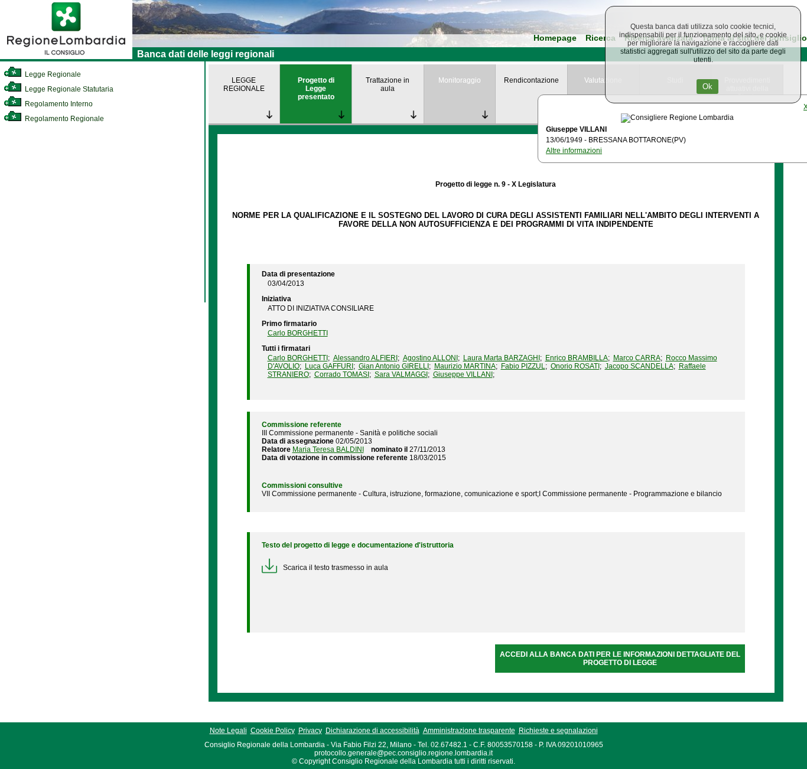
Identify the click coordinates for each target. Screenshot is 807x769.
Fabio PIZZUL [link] (523, 366)
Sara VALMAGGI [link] (401, 374)
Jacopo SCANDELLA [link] (639, 366)
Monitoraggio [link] (459, 80)
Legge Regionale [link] (52, 74)
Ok (707, 86)
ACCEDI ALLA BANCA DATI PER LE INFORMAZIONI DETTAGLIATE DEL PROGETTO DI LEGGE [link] (620, 658)
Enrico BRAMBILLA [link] (576, 358)
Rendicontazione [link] (531, 80)
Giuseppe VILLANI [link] (463, 374)
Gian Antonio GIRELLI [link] (394, 366)
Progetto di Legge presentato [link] (316, 88)
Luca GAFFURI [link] (329, 366)
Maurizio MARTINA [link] (465, 366)
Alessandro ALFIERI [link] (365, 358)
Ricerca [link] (600, 38)
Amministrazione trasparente (469, 730)
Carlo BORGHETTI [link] (298, 333)
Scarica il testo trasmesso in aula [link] (335, 567)
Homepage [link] (555, 38)
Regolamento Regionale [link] (63, 119)
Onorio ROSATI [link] (575, 366)
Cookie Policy (272, 730)
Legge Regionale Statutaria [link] (68, 89)
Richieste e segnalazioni (558, 730)
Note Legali (228, 730)
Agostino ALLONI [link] (430, 358)
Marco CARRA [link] (636, 358)
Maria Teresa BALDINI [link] (328, 449)
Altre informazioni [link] (574, 150)
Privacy (310, 730)
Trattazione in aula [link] (387, 84)
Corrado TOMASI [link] (341, 374)
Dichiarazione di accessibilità (372, 730)
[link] (66, 57)
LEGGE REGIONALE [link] (244, 84)
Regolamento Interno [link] (58, 104)
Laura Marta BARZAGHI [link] (501, 358)
